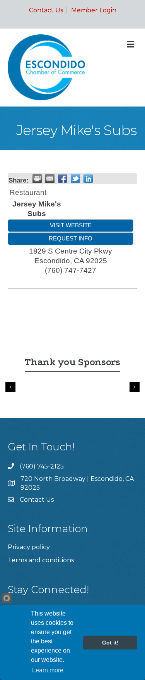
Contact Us (46, 10)
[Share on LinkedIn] (88, 178)
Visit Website (71, 225)
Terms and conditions (41, 560)
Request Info (70, 238)
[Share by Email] (50, 178)
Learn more (47, 670)
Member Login (93, 10)
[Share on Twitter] (75, 178)
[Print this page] (37, 178)
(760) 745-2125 (42, 466)
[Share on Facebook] (62, 178)
